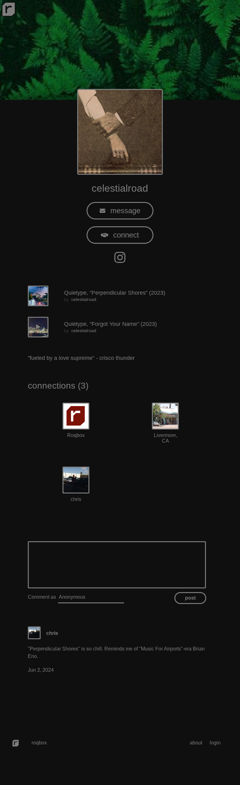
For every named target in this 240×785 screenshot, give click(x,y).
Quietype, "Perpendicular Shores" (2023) (114, 293)
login (215, 742)
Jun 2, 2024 (41, 670)
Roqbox (76, 435)
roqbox (39, 742)
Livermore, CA (165, 438)
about (196, 742)
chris (76, 499)
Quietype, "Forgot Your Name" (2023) (110, 324)
